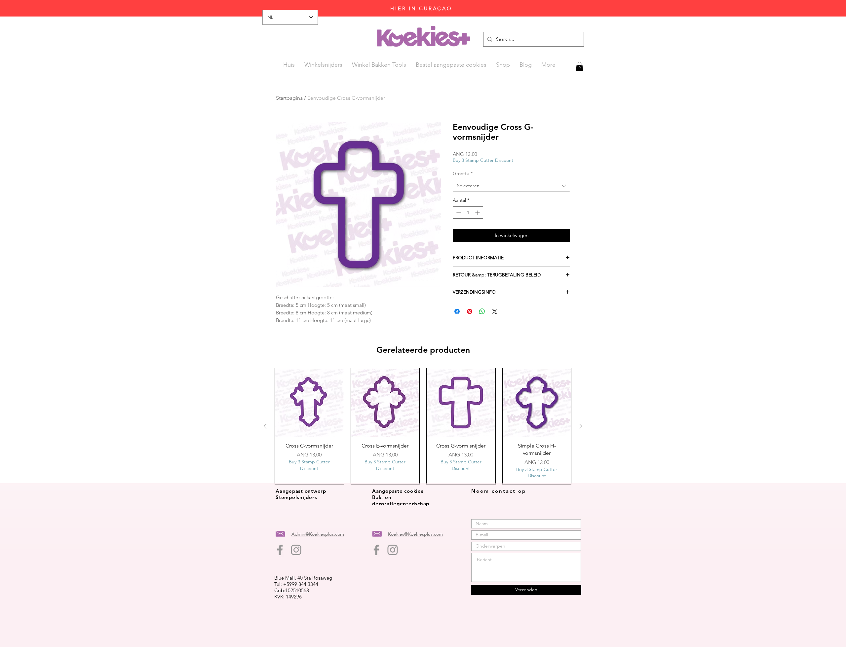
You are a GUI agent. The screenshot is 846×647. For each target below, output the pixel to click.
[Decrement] (458, 212)
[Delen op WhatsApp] (482, 311)
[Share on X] (495, 311)
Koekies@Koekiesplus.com (415, 534)
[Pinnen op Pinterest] (470, 311)
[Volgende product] (581, 426)
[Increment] (478, 212)
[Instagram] (296, 550)
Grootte (463, 173)
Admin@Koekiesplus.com (317, 534)
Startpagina (289, 98)
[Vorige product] (265, 426)
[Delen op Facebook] (457, 311)
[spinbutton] (468, 212)
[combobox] (511, 186)
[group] (423, 426)
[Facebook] (280, 550)
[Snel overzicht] (309, 402)
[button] (579, 66)
